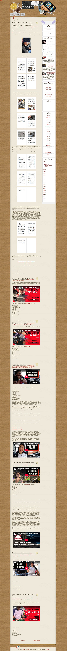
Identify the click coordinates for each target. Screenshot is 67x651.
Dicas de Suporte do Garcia (48, 94)
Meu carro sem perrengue (26, 27)
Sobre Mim (17, 14)
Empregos (48, 143)
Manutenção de (21, 599)
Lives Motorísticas (19, 324)
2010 (44, 196)
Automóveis (29, 26)
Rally (22, 324)
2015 (44, 186)
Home (13, 14)
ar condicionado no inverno (17, 366)
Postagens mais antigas (36, 640)
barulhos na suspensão (15, 464)
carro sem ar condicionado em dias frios (26, 366)
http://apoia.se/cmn (27, 303)
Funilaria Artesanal (29, 279)
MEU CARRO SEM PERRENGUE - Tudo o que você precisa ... (48, 165)
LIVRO (23, 14)
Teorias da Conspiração (48, 152)
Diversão (48, 122)
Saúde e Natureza (48, 89)
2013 (44, 190)
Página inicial (23, 640)
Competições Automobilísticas (31, 323)
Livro (18, 27)
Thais (48, 131)
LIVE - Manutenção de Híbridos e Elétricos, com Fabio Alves (23, 595)
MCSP (22, 27)
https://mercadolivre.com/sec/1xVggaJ (17, 429)
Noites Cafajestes (48, 87)
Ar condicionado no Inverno (18, 364)
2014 (44, 188)
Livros (20, 27)
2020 (44, 177)
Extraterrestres (48, 145)
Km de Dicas (27, 367)
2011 (44, 194)
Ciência (48, 140)
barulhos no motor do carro (27, 464)
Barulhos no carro (21, 464)
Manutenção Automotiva (15, 599)
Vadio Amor (48, 85)
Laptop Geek (39, 649)
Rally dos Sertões (26, 324)
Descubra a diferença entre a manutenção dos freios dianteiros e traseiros (50, 65)
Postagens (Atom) (17, 642)
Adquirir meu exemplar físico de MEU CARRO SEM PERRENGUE (26, 261)
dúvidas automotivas (15, 27)
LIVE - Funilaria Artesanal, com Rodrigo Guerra (23, 278)
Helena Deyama (14, 324)
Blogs (48, 136)
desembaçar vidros (22, 367)
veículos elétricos (29, 599)
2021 (44, 175)
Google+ (1, 0)
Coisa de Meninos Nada (48, 126)
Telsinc (48, 147)
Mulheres (48, 129)
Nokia (48, 150)
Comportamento (48, 117)
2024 (44, 169)
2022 (44, 173)
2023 (44, 171)
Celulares (48, 133)
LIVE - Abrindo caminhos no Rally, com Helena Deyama (22, 321)
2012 (44, 192)
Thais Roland (32, 27)
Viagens (48, 124)
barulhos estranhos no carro (31, 463)
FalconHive (47, 649)
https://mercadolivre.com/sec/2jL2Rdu (17, 427)
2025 (44, 161)
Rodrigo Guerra (18, 280)
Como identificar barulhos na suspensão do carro (23, 462)
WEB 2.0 (48, 154)
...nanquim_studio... (48, 96)
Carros (32, 26)
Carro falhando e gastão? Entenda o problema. (22, 552)
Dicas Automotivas (35, 26)
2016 (44, 184)
